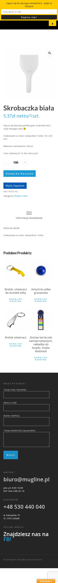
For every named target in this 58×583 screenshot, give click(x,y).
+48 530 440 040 (24, 506)
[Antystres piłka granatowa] (41, 271)
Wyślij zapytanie (15, 185)
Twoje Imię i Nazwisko (14, 389)
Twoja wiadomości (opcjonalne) (19, 430)
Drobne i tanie (21, 195)
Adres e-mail (9, 402)
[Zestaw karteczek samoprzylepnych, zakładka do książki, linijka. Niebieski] (41, 320)
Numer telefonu (11, 415)
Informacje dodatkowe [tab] (29, 218)
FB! (7, 539)
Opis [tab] (29, 212)
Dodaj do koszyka (19, 173)
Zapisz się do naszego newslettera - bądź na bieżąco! (29, 5)
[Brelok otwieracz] (15, 320)
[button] (49, 53)
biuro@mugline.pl (26, 479)
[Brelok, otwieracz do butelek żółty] (15, 271)
